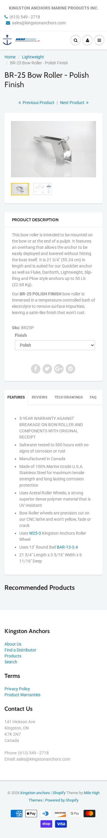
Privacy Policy (17, 688)
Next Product (72, 102)
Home (9, 57)
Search (10, 661)
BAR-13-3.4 (67, 547)
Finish (21, 335)
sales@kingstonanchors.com (39, 22)
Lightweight (33, 57)
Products (12, 656)
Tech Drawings (68, 397)
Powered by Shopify (61, 800)
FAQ (93, 397)
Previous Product (38, 102)
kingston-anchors (35, 793)
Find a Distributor (20, 650)
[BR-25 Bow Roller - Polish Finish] (53, 149)
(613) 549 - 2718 (25, 17)
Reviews (39, 397)
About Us (12, 644)
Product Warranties (22, 694)
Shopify (59, 793)
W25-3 (35, 533)
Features (16, 397)
